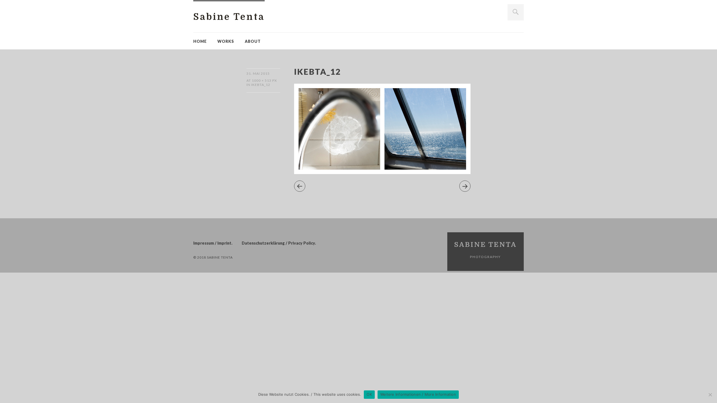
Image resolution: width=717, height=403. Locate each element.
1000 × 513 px (264, 80)
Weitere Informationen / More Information (418, 394)
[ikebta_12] (382, 172)
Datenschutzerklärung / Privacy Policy (278, 243)
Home (200, 41)
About (253, 41)
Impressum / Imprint (212, 243)
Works (225, 41)
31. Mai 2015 (258, 73)
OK (369, 394)
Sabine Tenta (229, 17)
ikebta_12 (260, 85)
